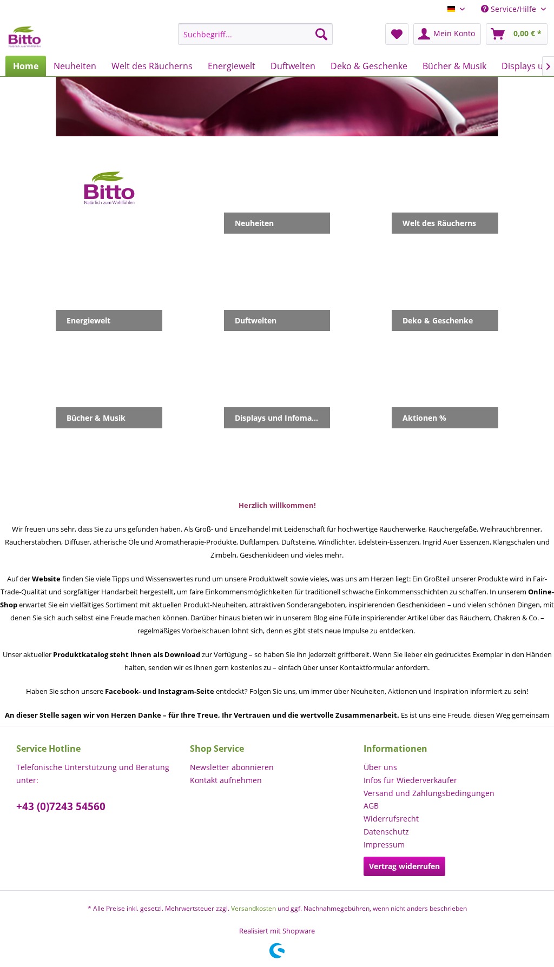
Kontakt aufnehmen (226, 780)
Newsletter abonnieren (232, 767)
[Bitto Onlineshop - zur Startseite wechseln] (24, 36)
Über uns (380, 767)
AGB (371, 805)
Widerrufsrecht (391, 818)
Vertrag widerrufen (404, 866)
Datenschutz (386, 831)
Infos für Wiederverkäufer (410, 780)
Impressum (384, 844)
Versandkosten (253, 908)
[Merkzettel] (396, 34)
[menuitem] (255, 34)
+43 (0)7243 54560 (60, 806)
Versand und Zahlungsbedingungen (429, 793)
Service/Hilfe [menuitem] (513, 9)
